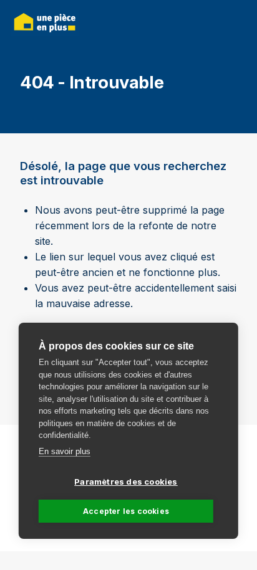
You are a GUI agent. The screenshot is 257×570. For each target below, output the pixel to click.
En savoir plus (64, 451)
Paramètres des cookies (125, 482)
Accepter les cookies (126, 511)
